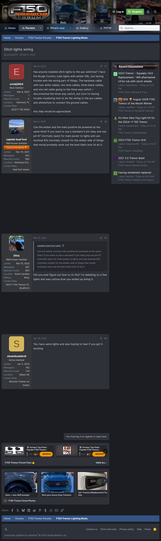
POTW (107, 28)
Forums (30, 28)
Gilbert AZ (24, 374)
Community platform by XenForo (35, 535)
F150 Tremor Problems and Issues (135, 179)
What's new (57, 28)
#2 (105, 121)
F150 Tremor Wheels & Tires (132, 92)
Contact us (91, 529)
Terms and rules (108, 529)
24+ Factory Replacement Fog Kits (93, 493)
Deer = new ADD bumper (17, 495)
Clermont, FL (22, 102)
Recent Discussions (131, 66)
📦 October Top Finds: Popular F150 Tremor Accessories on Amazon (38, 449)
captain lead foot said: (49, 245)
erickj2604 (12, 54)
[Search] (155, 11)
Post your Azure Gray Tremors (56, 495)
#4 (105, 338)
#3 (105, 237)
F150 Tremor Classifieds (130, 150)
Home (12, 28)
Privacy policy (126, 529)
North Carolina (22, 274)
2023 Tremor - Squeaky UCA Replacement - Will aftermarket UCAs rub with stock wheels (136, 77)
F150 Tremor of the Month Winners (136, 110)
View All (101, 463)
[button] (147, 11)
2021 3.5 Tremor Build (131, 158)
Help (139, 529)
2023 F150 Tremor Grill (132, 140)
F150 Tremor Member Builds (132, 165)
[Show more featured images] (105, 481)
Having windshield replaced (134, 172)
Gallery (84, 28)
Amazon (46, 454)
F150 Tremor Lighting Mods (132, 132)
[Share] (101, 66)
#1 (106, 66)
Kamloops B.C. (21, 162)
